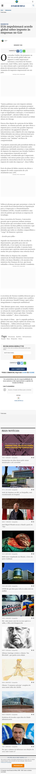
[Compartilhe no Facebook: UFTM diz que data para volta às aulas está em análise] (31, 586)
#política (18, 337)
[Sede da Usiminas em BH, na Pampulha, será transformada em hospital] (18, 477)
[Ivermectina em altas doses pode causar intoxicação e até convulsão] (18, 445)
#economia (11, 337)
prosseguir (18, 766)
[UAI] (17, 1)
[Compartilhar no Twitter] (21, 51)
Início (2, 10)
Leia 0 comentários (18, 369)
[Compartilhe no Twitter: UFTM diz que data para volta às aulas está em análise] (33, 586)
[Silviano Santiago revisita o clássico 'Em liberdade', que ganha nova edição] (18, 637)
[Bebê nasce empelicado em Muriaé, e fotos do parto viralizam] (18, 541)
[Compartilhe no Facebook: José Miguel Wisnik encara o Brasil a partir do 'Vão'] (31, 522)
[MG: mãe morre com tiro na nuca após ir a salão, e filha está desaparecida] (18, 605)
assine (31, 372)
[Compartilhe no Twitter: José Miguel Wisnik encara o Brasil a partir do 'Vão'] (33, 522)
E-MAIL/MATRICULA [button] (18, 400)
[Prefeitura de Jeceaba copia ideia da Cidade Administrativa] (18, 702)
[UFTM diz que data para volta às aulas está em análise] (18, 573)
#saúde (3, 339)
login (24, 372)
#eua (8, 339)
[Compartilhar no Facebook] (17, 51)
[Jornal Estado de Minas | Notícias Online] (18, 6)
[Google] (18, 398)
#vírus (20, 339)
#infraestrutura (26, 337)
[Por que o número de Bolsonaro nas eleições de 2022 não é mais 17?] (18, 734)
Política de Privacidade (6, 762)
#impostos (14, 339)
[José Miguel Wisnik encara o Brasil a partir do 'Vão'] (18, 509)
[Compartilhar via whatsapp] (24, 51)
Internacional (8, 10)
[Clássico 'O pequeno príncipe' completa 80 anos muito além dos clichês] (18, 669)
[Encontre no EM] (33, 5)
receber (18, 357)
